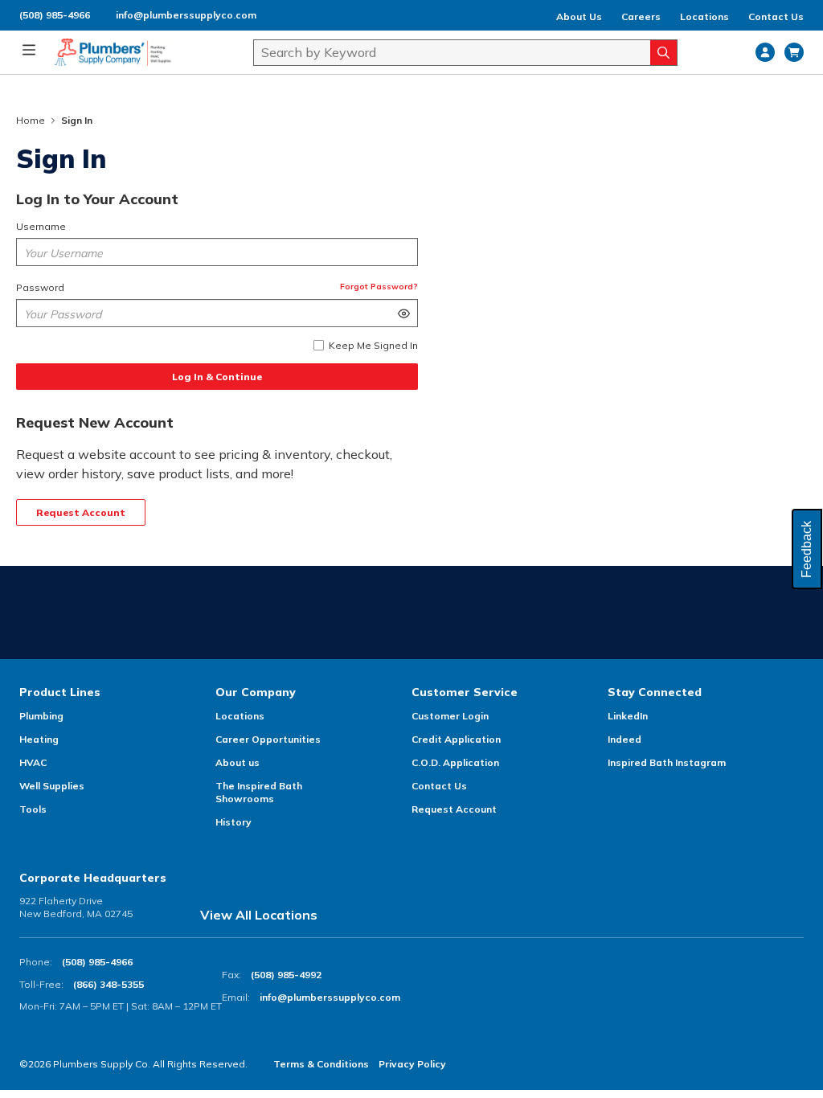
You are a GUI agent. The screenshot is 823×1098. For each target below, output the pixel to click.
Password (40, 287)
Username (41, 226)
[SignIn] (765, 52)
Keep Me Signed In (373, 345)
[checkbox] (318, 345)
